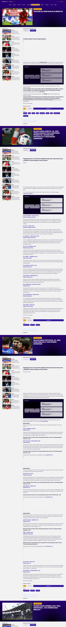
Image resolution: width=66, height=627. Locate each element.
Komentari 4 (26, 30)
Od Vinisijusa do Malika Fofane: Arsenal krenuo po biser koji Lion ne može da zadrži (16, 78)
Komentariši (33, 30)
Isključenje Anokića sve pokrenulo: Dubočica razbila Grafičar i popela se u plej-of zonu (16, 38)
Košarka (13, 30)
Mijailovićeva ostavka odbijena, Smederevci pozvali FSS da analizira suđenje (15, 61)
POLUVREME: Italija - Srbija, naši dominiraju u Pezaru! (16, 55)
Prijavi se (61, 1)
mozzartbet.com (49, 454)
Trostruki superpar (44, 421)
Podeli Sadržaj (37, 603)
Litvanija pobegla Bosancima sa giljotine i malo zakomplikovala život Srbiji (16, 49)
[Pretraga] (57, 2)
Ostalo (13, 161)
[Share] (24, 109)
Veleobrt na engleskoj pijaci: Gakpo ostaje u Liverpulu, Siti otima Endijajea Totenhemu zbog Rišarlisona (15, 67)
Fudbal (13, 36)
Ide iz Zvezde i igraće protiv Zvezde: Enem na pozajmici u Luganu (16, 72)
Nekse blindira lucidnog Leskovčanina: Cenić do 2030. (16, 44)
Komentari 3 (26, 150)
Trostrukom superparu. (28, 193)
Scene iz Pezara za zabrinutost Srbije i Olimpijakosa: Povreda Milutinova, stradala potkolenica (15, 32)
